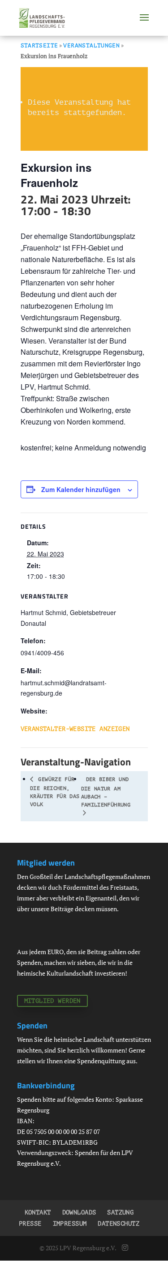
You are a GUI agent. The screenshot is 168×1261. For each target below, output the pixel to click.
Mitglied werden (52, 1001)
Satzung (120, 1212)
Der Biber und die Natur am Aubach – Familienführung (105, 792)
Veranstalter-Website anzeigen (75, 729)
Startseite (39, 45)
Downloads (79, 1212)
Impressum (70, 1223)
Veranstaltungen (91, 45)
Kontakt (38, 1212)
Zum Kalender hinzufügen (81, 489)
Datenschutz (118, 1223)
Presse (30, 1223)
